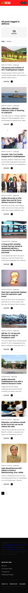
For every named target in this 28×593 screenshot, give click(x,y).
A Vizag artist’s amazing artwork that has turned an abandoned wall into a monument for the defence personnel (11, 248)
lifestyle (10, 549)
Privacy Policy (13, 584)
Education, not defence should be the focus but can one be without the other (13, 424)
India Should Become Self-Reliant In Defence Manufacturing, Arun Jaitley (12, 470)
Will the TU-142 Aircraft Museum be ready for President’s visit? (10, 335)
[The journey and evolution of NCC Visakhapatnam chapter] (14, 54)
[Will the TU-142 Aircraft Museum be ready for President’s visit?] (14, 321)
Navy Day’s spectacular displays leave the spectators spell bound (14, 294)
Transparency (5, 572)
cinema (23, 549)
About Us (4, 566)
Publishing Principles (7, 575)
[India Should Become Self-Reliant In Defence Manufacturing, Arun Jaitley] (14, 453)
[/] (21, 2)
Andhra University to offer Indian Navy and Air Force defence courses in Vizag (11, 200)
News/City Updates (6, 65)
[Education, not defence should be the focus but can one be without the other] (14, 409)
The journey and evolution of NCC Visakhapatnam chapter (12, 68)
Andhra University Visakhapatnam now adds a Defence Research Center (12, 381)
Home (3, 41)
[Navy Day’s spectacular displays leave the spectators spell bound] (14, 278)
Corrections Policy (6, 569)
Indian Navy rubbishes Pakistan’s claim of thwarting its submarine (12, 110)
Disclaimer (22, 584)
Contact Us (4, 584)
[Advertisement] (14, 12)
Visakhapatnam (5, 241)
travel (16, 549)
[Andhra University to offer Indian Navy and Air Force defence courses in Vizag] (14, 183)
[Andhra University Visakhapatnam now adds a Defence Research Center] (14, 364)
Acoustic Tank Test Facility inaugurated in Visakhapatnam (13, 155)
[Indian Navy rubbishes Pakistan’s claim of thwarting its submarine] (14, 95)
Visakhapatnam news (12, 545)
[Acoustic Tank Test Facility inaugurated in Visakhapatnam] (14, 139)
